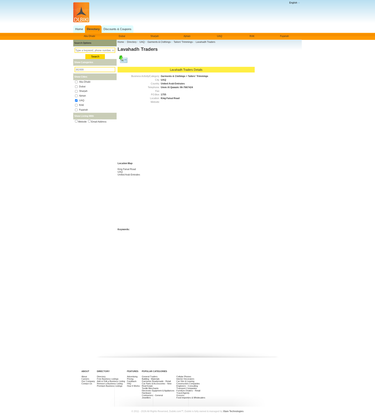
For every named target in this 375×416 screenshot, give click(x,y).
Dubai (122, 36)
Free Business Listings (108, 379)
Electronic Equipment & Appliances (158, 390)
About (84, 376)
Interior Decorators (185, 379)
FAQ (129, 383)
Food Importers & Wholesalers (190, 397)
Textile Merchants (150, 388)
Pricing (130, 379)
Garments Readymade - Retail (156, 381)
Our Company (88, 381)
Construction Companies (188, 383)
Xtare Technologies (233, 411)
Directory (101, 376)
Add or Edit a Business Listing (111, 381)
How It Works (133, 386)
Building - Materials (151, 379)
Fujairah (284, 36)
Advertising (132, 376)
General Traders (150, 376)
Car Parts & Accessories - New (156, 383)
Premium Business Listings (109, 386)
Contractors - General (152, 395)
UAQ (219, 36)
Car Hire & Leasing (185, 381)
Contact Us (86, 383)
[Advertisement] (186, 12)
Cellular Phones (183, 376)
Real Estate (147, 386)
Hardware (146, 393)
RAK (252, 36)
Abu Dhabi (89, 36)
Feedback (132, 381)
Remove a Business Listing (110, 383)
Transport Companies (186, 388)
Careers (85, 379)
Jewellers (146, 397)
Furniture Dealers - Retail (188, 390)
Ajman (187, 36)
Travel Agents (182, 393)
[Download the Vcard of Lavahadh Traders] (123, 61)
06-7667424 (186, 87)
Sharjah (154, 36)
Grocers (180, 395)
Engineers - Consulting (187, 386)
